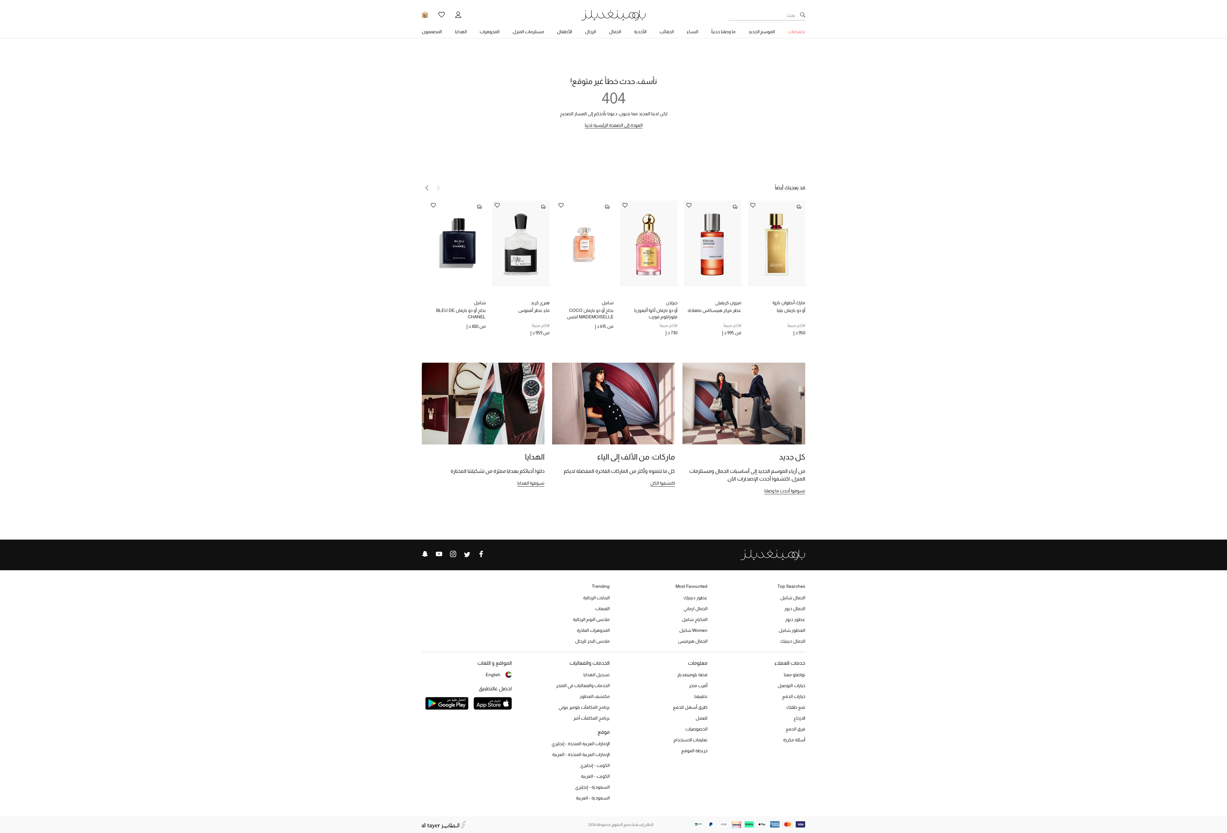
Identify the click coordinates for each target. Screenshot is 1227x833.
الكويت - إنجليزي (595, 765)
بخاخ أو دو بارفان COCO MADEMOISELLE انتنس (590, 313)
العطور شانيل (792, 630)
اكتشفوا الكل (662, 483)
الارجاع (799, 718)
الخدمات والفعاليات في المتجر (583, 685)
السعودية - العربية (593, 797)
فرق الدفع (795, 728)
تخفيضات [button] (796, 31)
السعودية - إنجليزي (592, 787)
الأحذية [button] (640, 31)
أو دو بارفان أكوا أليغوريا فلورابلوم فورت (655, 313)
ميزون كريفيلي (728, 302)
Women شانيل (693, 630)
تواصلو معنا (794, 674)
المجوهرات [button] (489, 31)
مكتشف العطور (595, 696)
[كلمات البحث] (802, 15)
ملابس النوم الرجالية (591, 619)
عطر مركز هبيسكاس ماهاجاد (714, 310)
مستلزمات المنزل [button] (528, 31)
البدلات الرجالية (596, 597)
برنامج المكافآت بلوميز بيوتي (584, 707)
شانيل (608, 302)
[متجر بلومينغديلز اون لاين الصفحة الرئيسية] (613, 15)
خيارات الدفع (793, 696)
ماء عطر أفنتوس (534, 310)
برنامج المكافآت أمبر (591, 718)
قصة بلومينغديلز (692, 674)
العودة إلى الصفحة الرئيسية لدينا (614, 125)
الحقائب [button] (667, 31)
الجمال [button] (615, 31)
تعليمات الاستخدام (690, 739)
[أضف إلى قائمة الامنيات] (752, 206)
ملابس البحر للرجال (592, 641)
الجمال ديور (794, 608)
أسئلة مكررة (794, 739)
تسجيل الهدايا (596, 674)
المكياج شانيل (694, 619)
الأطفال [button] (564, 31)
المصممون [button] (432, 31)
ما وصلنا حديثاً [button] (723, 31)
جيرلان (671, 302)
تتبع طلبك (795, 707)
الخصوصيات (696, 728)
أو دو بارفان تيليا (791, 310)
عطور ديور (795, 619)
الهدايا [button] (461, 31)
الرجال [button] (590, 31)
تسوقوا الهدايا (530, 483)
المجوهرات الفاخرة (593, 630)
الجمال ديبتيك (792, 641)
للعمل (701, 718)
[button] (427, 188)
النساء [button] (692, 31)
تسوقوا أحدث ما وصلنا (784, 490)
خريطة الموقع (694, 750)
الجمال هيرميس (692, 641)
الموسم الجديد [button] (761, 31)
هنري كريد (540, 302)
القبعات (602, 608)
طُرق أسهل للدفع (690, 707)
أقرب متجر (698, 685)
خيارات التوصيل (791, 685)
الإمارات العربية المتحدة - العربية (581, 754)
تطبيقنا (700, 696)
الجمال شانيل (792, 597)
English (493, 674)
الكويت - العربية (595, 776)
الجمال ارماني (695, 608)
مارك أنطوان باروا (789, 302)
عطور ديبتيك (695, 597)
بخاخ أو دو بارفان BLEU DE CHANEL (461, 313)
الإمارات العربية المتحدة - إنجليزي (581, 743)
